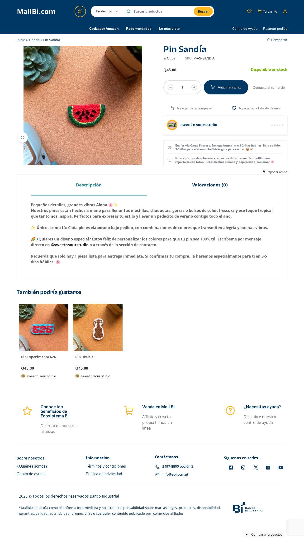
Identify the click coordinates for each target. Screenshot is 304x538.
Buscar (203, 11)
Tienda (34, 40)
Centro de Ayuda (244, 28)
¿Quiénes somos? (32, 466)
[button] (191, 108)
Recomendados (139, 28)
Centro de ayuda (31, 474)
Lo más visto (169, 28)
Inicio (21, 40)
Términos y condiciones (106, 466)
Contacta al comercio (269, 87)
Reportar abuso (276, 172)
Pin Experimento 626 (38, 357)
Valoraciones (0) (210, 185)
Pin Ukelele (84, 357)
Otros (171, 58)
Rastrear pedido (275, 28)
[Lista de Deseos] (249, 11)
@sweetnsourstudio (70, 244)
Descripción (89, 185)
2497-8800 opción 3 (177, 466)
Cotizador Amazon (104, 28)
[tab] (89, 185)
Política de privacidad (104, 474)
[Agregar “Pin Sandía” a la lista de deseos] (256, 108)
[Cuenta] (285, 11)
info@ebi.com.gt (175, 474)
